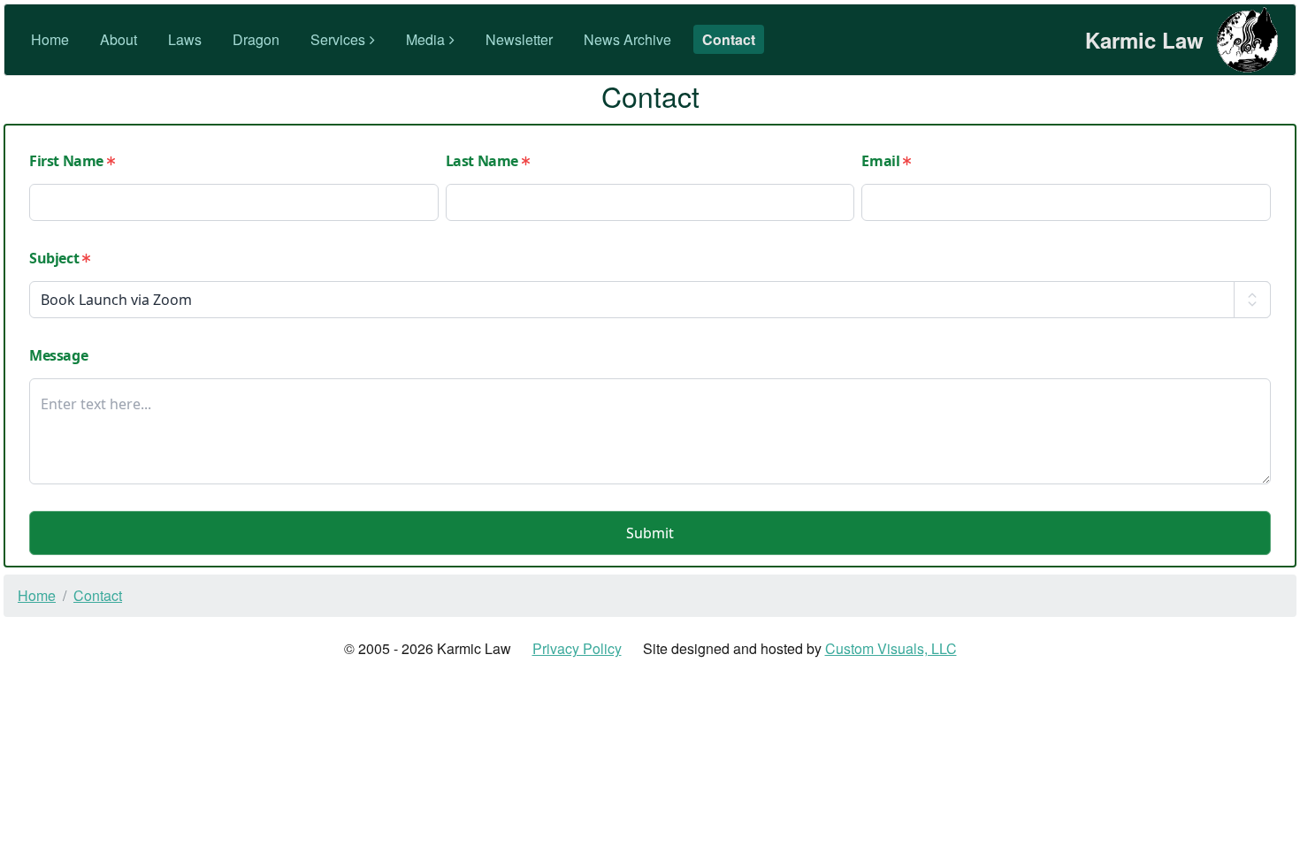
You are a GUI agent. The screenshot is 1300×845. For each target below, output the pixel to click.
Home (50, 39)
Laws (185, 39)
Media (425, 39)
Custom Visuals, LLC (891, 648)
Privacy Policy (577, 648)
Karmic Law (1144, 40)
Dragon (256, 39)
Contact (728, 39)
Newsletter (519, 39)
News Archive (627, 39)
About (118, 39)
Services (337, 39)
